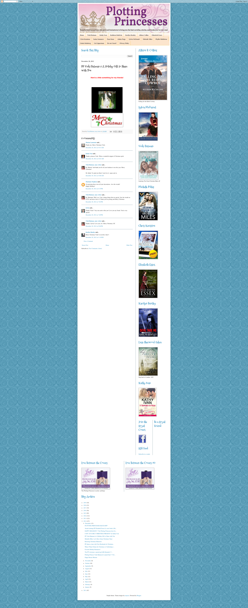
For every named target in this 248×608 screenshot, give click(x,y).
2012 (85, 521)
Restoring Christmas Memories (93, 541)
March (87, 582)
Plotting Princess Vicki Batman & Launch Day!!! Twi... (100, 555)
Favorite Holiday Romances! (92, 549)
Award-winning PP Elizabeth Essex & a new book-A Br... (101, 528)
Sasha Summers (98, 39)
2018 (85, 505)
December (88, 523)
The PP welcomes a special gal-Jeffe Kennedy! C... (99, 552)
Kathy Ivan (103, 35)
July (86, 571)
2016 (85, 510)
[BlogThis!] (116, 132)
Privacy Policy (124, 43)
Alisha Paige (121, 39)
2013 (85, 518)
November (88, 561)
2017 (85, 508)
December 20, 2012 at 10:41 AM (95, 159)
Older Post (129, 245)
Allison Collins (144, 35)
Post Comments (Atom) (95, 248)
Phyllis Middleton (161, 39)
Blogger (139, 595)
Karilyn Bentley (130, 35)
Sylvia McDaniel (134, 39)
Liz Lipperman (99, 43)
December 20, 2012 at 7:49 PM (94, 215)
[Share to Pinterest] (121, 132)
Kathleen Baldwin (116, 35)
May (86, 576)
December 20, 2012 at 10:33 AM (95, 147)
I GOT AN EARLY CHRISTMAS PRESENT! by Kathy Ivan (102, 533)
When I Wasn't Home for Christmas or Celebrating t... (99, 547)
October (87, 563)
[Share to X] (118, 132)
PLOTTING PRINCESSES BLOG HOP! (96, 526)
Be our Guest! (111, 43)
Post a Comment (88, 241)
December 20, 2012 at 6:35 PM (94, 189)
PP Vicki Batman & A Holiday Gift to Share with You (100, 536)
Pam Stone (110, 39)
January (87, 587)
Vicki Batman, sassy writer (93, 165)
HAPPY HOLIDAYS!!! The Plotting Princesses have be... (101, 531)
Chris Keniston (85, 39)
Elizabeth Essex (157, 35)
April (86, 579)
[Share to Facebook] (119, 132)
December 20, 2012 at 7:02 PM (94, 202)
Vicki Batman (91, 35)
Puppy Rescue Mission (91, 557)
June (86, 574)
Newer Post (85, 245)
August (87, 569)
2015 (85, 513)
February (87, 584)
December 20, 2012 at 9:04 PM (94, 226)
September (88, 566)
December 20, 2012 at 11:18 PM (94, 237)
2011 (85, 590)
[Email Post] (110, 131)
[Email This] (114, 132)
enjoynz (127, 595)
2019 (85, 503)
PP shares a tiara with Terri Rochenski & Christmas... (99, 544)
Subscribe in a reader (144, 454)
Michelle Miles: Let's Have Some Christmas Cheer (98, 539)
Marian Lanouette (91, 142)
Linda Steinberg (85, 43)
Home (82, 35)
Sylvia (87, 208)
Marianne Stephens (91, 182)
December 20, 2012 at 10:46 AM (95, 176)
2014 (85, 516)
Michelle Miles (147, 39)
